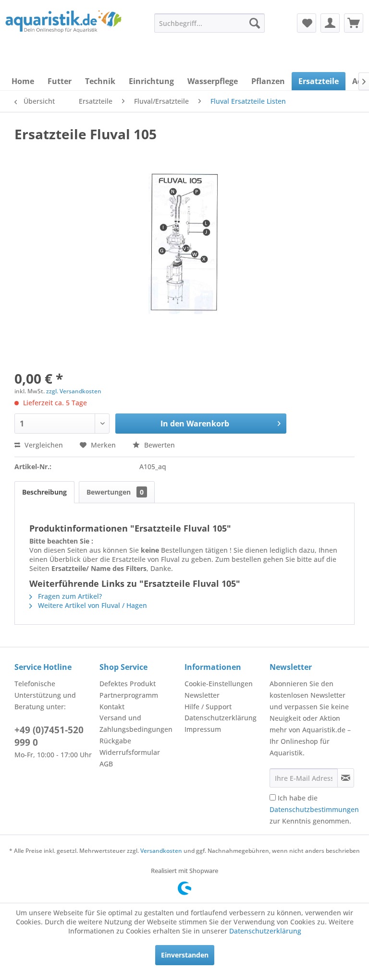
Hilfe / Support (208, 706)
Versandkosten (161, 851)
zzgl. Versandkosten (73, 391)
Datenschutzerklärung (220, 717)
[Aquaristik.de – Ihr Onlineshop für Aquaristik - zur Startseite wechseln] (63, 30)
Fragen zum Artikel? (69, 596)
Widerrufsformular (129, 752)
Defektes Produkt (127, 683)
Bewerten (158, 444)
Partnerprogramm (128, 695)
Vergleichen (43, 444)
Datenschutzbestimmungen (314, 809)
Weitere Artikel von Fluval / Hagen (91, 605)
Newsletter (202, 695)
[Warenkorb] (353, 23)
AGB (106, 763)
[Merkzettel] (306, 23)
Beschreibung (44, 492)
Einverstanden (185, 954)
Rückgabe (115, 740)
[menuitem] (209, 23)
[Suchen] (255, 23)
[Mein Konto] (330, 23)
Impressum (202, 729)
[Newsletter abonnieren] (345, 778)
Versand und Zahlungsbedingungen (135, 723)
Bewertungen (115, 492)
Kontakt (111, 706)
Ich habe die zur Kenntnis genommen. (314, 809)
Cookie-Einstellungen (218, 683)
